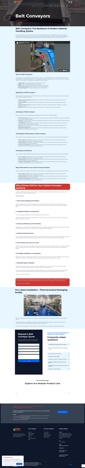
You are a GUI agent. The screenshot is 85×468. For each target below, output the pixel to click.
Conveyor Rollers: (16, 415)
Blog (29, 439)
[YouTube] (71, 2)
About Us (30, 432)
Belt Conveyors (46, 436)
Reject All (12, 463)
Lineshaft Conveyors (47, 434)
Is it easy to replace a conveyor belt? (54, 353)
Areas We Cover (31, 434)
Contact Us (30, 435)
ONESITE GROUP (62, 456)
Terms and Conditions (32, 438)
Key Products (46, 433)
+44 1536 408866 (62, 441)
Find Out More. (63, 411)
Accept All (19, 463)
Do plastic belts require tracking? (54, 356)
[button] (41, 6)
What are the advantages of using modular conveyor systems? (57, 362)
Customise (6, 463)
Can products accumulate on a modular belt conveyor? (57, 359)
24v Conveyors (46, 432)
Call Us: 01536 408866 (42, 2)
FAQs (29, 436)
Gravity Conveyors (47, 435)
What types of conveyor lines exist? (54, 368)
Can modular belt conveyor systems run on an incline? (57, 344)
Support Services (31, 433)
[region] (13, 461)
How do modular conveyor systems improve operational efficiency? (58, 366)
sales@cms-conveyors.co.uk (64, 445)
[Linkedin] (69, 2)
